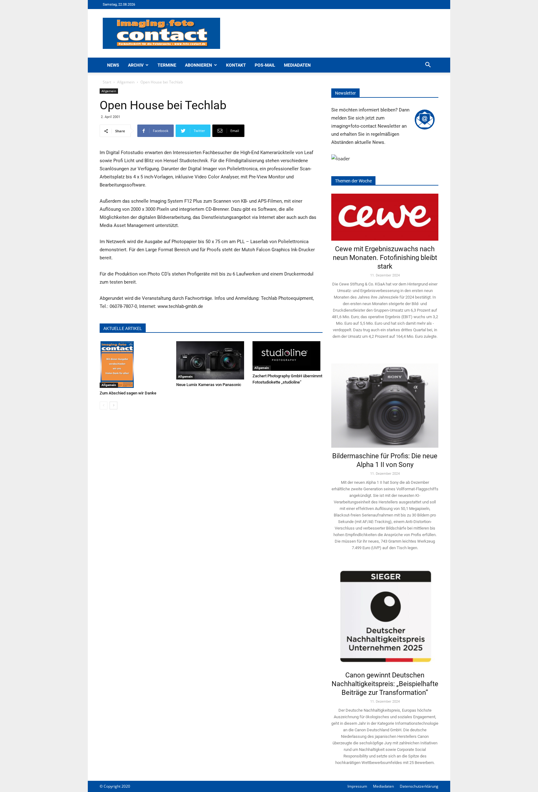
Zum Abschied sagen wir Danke (128, 393)
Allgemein (125, 82)
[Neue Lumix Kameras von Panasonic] (211, 360)
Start (107, 82)
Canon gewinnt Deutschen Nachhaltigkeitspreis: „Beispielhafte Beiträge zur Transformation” (385, 683)
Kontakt (236, 65)
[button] (427, 65)
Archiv (136, 65)
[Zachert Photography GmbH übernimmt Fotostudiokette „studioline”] (287, 356)
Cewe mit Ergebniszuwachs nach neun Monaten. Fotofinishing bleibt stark (385, 257)
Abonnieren (198, 65)
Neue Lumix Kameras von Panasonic (208, 384)
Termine (167, 65)
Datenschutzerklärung (419, 786)
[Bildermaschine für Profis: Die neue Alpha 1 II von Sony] (384, 401)
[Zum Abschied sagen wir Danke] (135, 364)
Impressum (357, 786)
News (113, 65)
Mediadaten (297, 65)
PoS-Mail (265, 65)
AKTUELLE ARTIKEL (122, 328)
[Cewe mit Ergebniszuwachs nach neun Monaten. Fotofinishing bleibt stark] (384, 217)
